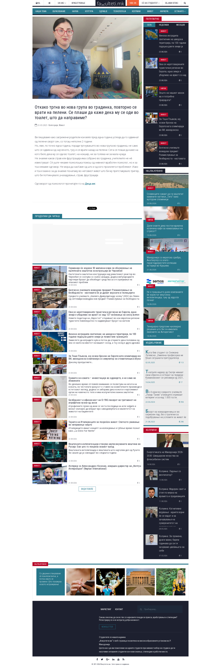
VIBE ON (133, 3)
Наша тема (40, 11)
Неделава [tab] (164, 25)
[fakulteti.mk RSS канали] (123, 659)
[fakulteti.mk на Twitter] (102, 659)
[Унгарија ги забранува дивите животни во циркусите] (110, 581)
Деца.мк (90, 183)
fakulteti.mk (50, 614)
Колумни (136, 11)
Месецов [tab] (180, 25)
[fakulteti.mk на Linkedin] (113, 659)
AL (39, 3)
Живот (150, 11)
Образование (58, 11)
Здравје (103, 11)
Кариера (164, 11)
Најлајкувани (40, 564)
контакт (119, 609)
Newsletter (107, 627)
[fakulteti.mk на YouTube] (118, 659)
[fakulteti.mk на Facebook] (97, 659)
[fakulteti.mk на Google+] (107, 659)
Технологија (119, 11)
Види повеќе (87, 489)
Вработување (78, 3)
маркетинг (106, 609)
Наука (75, 11)
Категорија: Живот (57, 125)
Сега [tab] (149, 25)
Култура (89, 11)
